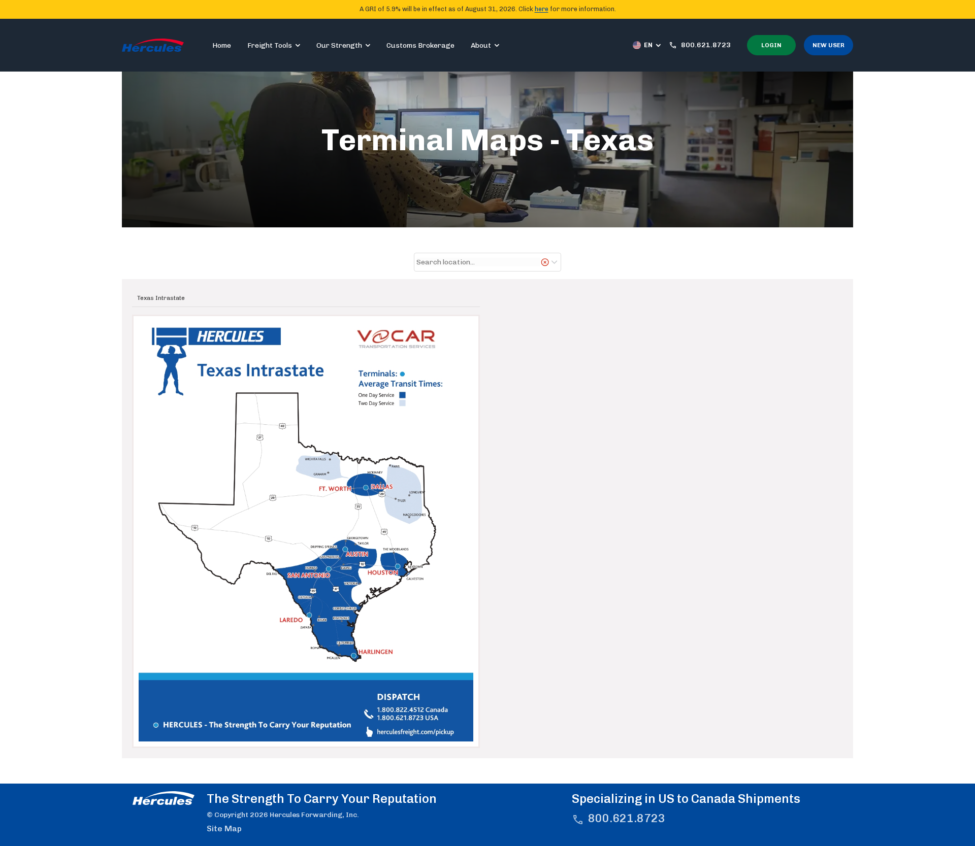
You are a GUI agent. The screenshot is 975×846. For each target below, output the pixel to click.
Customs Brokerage (420, 45)
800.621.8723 (626, 818)
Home (221, 45)
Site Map (224, 828)
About (481, 45)
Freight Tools (269, 45)
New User (828, 45)
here (541, 9)
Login (771, 45)
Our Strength (339, 45)
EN (648, 45)
